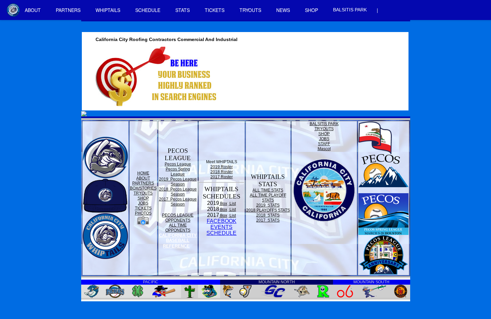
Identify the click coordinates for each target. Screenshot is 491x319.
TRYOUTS (250, 10)
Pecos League (178, 164)
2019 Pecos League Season (178, 182)
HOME (143, 173)
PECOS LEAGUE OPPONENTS (177, 218)
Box (223, 203)
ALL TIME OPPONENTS (177, 228)
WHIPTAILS (108, 10)
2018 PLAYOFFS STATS (268, 210)
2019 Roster (221, 167)
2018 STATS (268, 215)
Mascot (324, 148)
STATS (182, 10)
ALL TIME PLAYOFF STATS (268, 198)
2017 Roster (221, 177)
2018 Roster (221, 172)
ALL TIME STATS (268, 190)
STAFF (324, 143)
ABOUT (33, 10)
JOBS (143, 203)
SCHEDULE (147, 10)
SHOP (311, 10)
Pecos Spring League (178, 172)
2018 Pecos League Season (178, 192)
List (232, 203)
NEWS (283, 10)
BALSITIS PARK (350, 9)
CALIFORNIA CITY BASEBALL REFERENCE (178, 241)
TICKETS (214, 10)
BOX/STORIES (143, 188)
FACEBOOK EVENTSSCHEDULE (221, 227)
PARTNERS (68, 10)
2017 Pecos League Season (178, 202)
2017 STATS (268, 220)
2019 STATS (268, 205)
